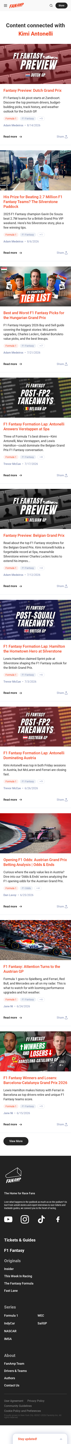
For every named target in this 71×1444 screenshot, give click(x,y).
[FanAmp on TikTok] (41, 1219)
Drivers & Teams (15, 1370)
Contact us (11, 1385)
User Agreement (13, 1401)
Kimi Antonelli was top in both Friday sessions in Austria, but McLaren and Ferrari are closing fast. (34, 769)
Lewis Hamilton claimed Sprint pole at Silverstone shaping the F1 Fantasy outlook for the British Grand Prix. (35, 663)
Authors (9, 1378)
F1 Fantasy (28, 118)
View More (16, 1141)
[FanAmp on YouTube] (8, 1219)
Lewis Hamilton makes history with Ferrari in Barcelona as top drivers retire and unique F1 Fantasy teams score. (33, 1094)
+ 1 (41, 234)
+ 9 (41, 781)
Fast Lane (11, 1290)
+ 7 (41, 346)
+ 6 (41, 675)
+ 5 (41, 118)
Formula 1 (11, 118)
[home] (16, 5)
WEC (41, 1315)
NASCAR (10, 1331)
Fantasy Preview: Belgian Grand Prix (33, 535)
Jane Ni (8, 1006)
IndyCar (9, 1323)
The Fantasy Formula (18, 1283)
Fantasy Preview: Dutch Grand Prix (32, 90)
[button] (5, 5)
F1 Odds (26, 888)
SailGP (42, 1323)
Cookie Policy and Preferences (22, 1411)
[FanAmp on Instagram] (25, 1219)
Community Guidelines (18, 1406)
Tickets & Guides (20, 1240)
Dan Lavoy (9, 895)
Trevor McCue (12, 464)
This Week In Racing (18, 1276)
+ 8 (41, 457)
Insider (9, 1268)
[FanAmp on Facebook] (58, 1219)
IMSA (8, 1339)
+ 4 (41, 568)
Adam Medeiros (13, 125)
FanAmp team (14, 1363)
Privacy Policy (35, 1401)
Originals (12, 1260)
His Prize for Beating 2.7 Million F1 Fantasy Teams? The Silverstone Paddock (33, 202)
